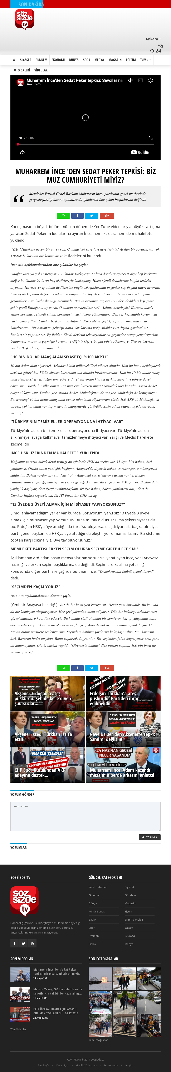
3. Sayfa (130, 936)
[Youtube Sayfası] (32, 943)
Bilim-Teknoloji (134, 919)
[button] (88, 39)
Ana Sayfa (43, 1065)
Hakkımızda (111, 1065)
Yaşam (129, 928)
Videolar (41, 70)
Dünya (74, 59)
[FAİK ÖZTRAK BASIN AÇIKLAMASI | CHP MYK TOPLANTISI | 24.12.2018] (20, 1014)
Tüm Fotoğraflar (98, 1040)
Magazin (115, 59)
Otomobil (94, 936)
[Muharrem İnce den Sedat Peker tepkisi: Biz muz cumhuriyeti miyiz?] (20, 974)
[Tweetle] (91, 216)
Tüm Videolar (18, 1029)
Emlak (92, 944)
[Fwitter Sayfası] (23, 943)
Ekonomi (58, 59)
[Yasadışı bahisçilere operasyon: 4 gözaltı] (100, 1025)
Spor (86, 59)
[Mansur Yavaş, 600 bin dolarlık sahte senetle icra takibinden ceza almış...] (20, 994)
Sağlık (92, 919)
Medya (99, 59)
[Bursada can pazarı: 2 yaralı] (149, 978)
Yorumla (151, 837)
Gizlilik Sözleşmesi (86, 1065)
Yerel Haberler (98, 887)
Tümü (144, 59)
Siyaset (25, 59)
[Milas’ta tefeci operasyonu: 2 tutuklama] (125, 1002)
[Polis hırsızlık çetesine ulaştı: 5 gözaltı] (125, 978)
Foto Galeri (21, 70)
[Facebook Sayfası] (14, 943)
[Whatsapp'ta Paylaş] (63, 216)
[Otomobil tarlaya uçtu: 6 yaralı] (149, 1025)
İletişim (129, 1065)
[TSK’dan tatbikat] (100, 978)
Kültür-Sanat (96, 911)
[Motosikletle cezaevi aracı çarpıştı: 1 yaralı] (149, 1002)
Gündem (41, 59)
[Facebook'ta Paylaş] (77, 216)
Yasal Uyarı (62, 1065)
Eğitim (131, 59)
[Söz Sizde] (88, 19)
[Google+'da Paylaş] (107, 216)
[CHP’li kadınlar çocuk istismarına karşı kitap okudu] (100, 1002)
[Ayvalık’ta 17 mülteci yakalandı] (125, 1025)
